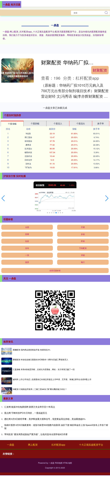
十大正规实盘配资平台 (91, 444)
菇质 (27, 262)
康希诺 (28, 144)
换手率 (100, 123)
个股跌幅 (35, 123)
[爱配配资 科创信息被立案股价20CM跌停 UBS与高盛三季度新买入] (6, 361)
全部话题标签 (55, 270)
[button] (3, 198)
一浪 (27, 255)
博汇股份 (28, 137)
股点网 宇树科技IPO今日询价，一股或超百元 (25, 412)
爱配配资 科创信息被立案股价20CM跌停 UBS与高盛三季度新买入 (40, 359)
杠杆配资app (58, 444)
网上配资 (33, 444)
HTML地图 (67, 462)
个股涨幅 (12, 123)
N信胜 (28, 133)
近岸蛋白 (28, 148)
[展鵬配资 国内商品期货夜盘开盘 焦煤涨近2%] (6, 351)
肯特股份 (28, 141)
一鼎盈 (10, 444)
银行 (83, 262)
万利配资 (83, 248)
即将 (83, 241)
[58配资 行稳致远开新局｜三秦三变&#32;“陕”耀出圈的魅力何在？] (6, 390)
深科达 (28, 163)
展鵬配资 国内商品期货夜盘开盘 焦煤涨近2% (31, 349)
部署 (27, 234)
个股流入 (58, 123)
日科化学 (28, 159)
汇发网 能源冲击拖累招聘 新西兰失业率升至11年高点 (29, 406)
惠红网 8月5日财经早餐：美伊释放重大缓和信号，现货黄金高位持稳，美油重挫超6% (44, 418)
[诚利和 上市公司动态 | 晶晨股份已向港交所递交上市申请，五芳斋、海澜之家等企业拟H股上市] (6, 381)
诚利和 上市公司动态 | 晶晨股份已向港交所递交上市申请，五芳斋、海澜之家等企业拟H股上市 (52, 379)
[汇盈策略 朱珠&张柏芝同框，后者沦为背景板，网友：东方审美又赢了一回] (6, 371)
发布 (27, 248)
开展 (83, 227)
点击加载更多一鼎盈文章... (55, 107)
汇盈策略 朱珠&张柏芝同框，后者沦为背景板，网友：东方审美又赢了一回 (44, 369)
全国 (27, 227)
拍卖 (27, 241)
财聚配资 (100, 70)
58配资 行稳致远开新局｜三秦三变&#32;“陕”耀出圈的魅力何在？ (40, 389)
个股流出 (80, 123)
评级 (83, 255)
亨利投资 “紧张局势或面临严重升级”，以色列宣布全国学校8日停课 (35, 434)
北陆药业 (28, 156)
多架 (83, 234)
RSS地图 (58, 462)
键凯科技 (28, 152)
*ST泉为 (28, 167)
